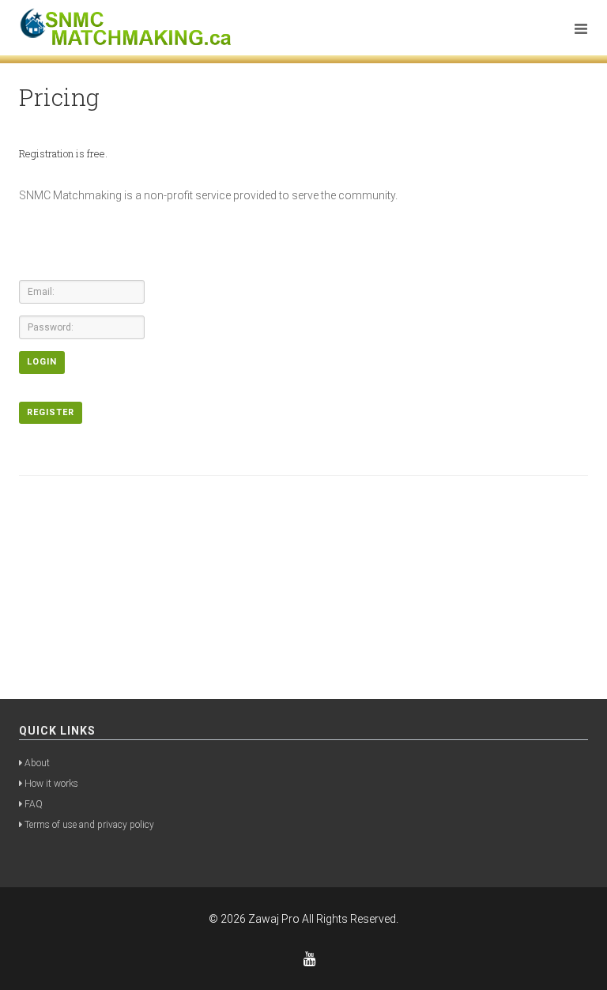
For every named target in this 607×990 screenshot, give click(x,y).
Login (42, 362)
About (37, 763)
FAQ (34, 804)
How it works (51, 783)
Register (50, 412)
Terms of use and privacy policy (89, 824)
